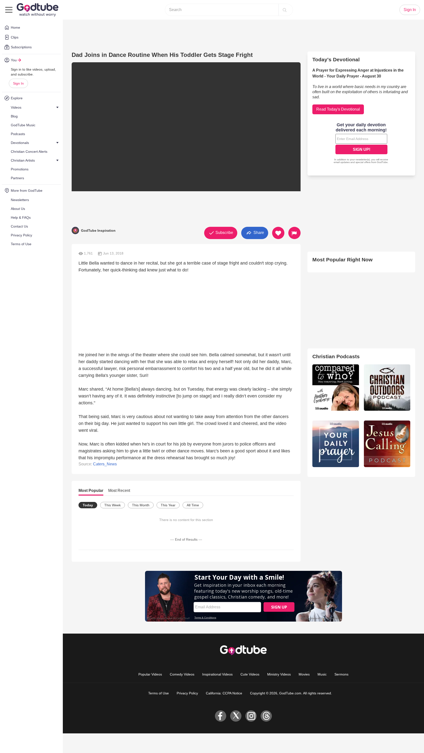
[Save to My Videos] (278, 233)
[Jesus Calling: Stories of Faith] (387, 444)
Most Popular (91, 490)
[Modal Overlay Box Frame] (361, 143)
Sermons (341, 674)
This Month (140, 505)
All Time (193, 505)
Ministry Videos (279, 674)
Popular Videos (150, 674)
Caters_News (105, 464)
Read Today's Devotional (338, 109)
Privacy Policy (187, 693)
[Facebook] (220, 716)
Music (322, 674)
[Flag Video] (294, 233)
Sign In (18, 83)
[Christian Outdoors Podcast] (387, 387)
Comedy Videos (182, 674)
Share (258, 232)
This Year (168, 505)
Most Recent (119, 490)
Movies (304, 674)
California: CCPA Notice (224, 693)
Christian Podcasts (336, 356)
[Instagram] (251, 716)
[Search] (285, 10)
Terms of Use (158, 693)
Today (88, 505)
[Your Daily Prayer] (335, 444)
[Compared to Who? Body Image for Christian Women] (335, 387)
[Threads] (266, 716)
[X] (235, 716)
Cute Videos (249, 674)
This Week (112, 505)
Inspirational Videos (217, 674)
